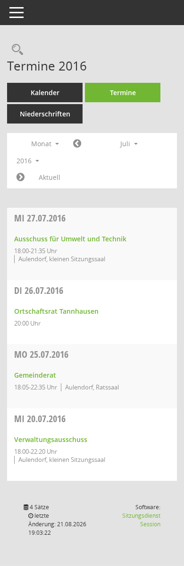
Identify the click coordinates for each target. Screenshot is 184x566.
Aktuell (49, 177)
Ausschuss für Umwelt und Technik (70, 238)
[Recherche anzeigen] (15, 50)
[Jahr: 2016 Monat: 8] (20, 177)
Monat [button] (42, 143)
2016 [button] (25, 160)
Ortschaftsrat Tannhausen (56, 311)
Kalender (45, 92)
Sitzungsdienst (141, 520)
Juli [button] (126, 143)
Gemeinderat (35, 375)
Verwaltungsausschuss (50, 439)
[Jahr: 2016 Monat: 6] (77, 143)
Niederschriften (45, 113)
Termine (123, 92)
